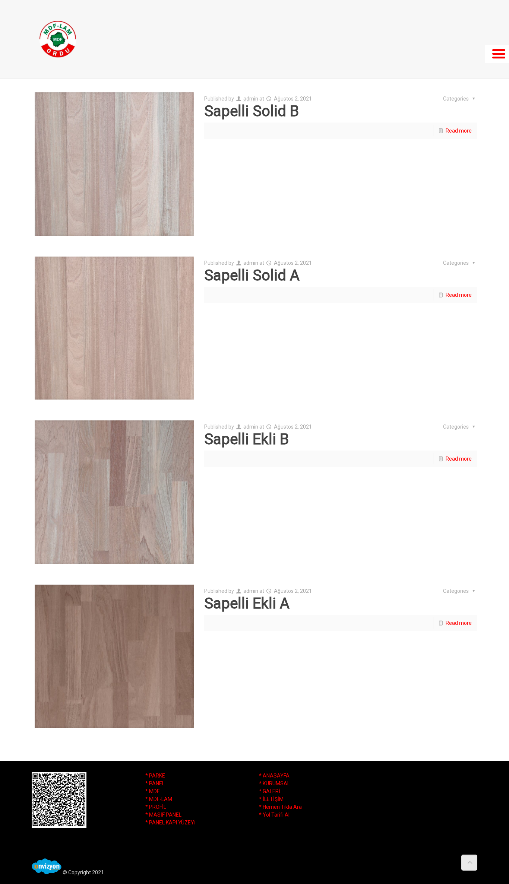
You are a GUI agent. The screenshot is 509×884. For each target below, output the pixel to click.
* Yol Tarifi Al (274, 815)
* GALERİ (269, 791)
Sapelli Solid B (251, 111)
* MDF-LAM (158, 799)
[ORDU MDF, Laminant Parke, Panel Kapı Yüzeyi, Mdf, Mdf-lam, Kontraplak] (57, 39)
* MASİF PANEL (163, 815)
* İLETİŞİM (271, 799)
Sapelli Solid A (252, 275)
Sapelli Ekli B (246, 439)
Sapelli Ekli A (247, 603)
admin (250, 99)
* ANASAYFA (274, 776)
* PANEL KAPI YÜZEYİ (170, 823)
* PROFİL (155, 807)
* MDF (152, 791)
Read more (459, 131)
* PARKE (155, 776)
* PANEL (155, 783)
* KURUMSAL (274, 783)
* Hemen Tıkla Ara (280, 807)
